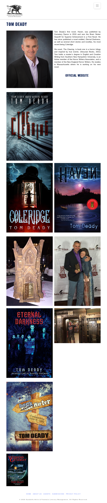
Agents (46, 494)
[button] (97, 6)
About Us (37, 494)
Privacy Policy (73, 494)
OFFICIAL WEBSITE (76, 75)
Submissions (58, 494)
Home (28, 494)
